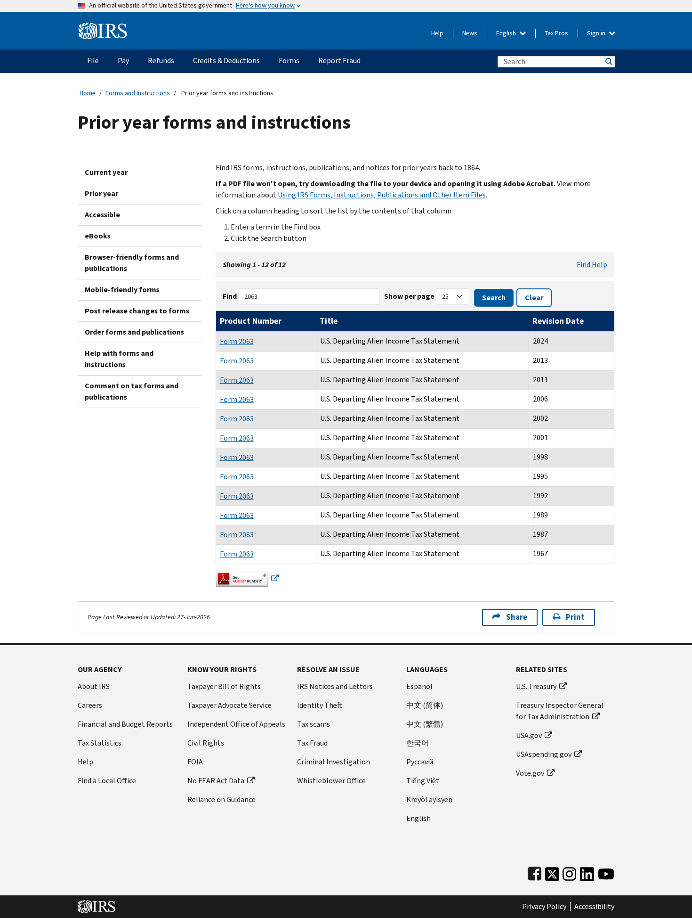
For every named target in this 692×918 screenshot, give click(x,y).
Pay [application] (123, 61)
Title (329, 321)
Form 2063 (237, 341)
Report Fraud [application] (339, 61)
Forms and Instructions (137, 93)
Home (88, 93)
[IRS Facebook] (534, 872)
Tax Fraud (312, 743)
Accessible (102, 215)
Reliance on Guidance (221, 799)
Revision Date (558, 321)
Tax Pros (556, 33)
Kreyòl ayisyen (429, 799)
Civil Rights (205, 743)
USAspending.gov (543, 754)
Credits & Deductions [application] (226, 61)
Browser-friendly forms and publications (132, 262)
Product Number (251, 321)
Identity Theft (319, 705)
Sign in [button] (597, 33)
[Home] (103, 27)
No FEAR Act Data (215, 781)
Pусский (419, 762)
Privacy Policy (544, 906)
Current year (106, 172)
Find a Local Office (107, 781)
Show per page (409, 296)
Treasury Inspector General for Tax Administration (559, 710)
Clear (534, 298)
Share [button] (516, 617)
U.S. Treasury (536, 686)
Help (437, 33)
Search (608, 61)
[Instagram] (569, 872)
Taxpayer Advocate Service (229, 705)
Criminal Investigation (333, 762)
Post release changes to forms (137, 311)
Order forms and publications (134, 332)
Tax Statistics (99, 743)
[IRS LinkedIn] (587, 872)
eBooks (98, 236)
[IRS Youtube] (606, 872)
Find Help (592, 265)
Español (419, 686)
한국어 (417, 743)
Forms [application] (289, 61)
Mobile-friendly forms (122, 290)
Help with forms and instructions (119, 358)
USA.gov (529, 735)
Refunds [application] (161, 61)
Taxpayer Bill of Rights (224, 686)
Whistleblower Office (331, 781)
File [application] (93, 61)
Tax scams (313, 724)
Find (230, 296)
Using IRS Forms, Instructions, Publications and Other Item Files (382, 195)
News (469, 33)
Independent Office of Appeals (236, 724)
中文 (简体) (424, 705)
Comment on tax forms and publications (131, 391)
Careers (90, 705)
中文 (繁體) (424, 724)
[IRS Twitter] (552, 872)
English (506, 33)
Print (575, 617)
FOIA (195, 762)
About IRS (94, 686)
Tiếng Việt (422, 781)
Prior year (101, 193)
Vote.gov (530, 773)
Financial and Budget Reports (125, 724)
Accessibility (594, 906)
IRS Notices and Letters (335, 686)
